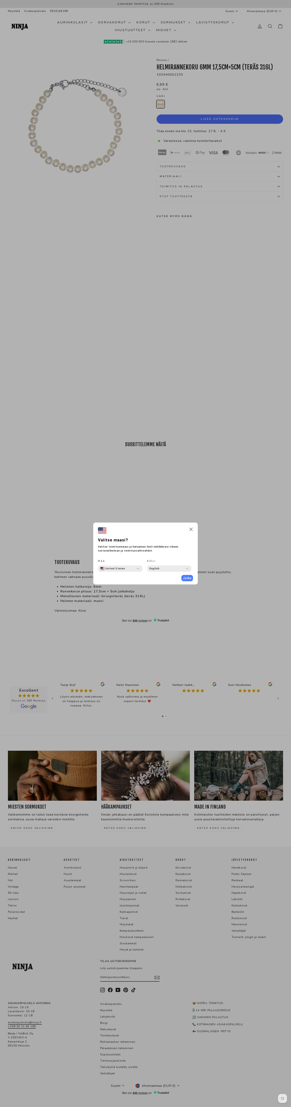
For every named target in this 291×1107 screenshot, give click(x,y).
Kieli (151, 561)
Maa (101, 561)
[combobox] (112, 569)
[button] (191, 530)
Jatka (187, 578)
